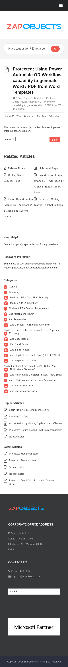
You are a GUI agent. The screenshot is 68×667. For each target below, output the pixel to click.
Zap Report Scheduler (30, 98)
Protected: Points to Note (22, 460)
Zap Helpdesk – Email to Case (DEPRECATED (35, 355)
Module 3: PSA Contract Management (29, 308)
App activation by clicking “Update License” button (35, 423)
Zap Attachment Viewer (21, 313)
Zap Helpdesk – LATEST (23, 360)
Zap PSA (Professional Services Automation (32, 380)
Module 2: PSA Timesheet (24, 303)
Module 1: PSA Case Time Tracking (29, 297)
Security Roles (16, 467)
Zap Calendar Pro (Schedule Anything (30, 324)
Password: (9, 139)
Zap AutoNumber (18, 319)
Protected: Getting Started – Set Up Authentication (35, 430)
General (13, 286)
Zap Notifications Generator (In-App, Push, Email (36, 374)
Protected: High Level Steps (24, 453)
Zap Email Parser (19, 344)
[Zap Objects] (34, 26)
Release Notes (16, 168)
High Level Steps (48, 168)
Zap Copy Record (19, 338)
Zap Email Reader (19, 349)
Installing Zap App (18, 416)
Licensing (14, 292)
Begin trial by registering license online (29, 409)
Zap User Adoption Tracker (24, 391)
